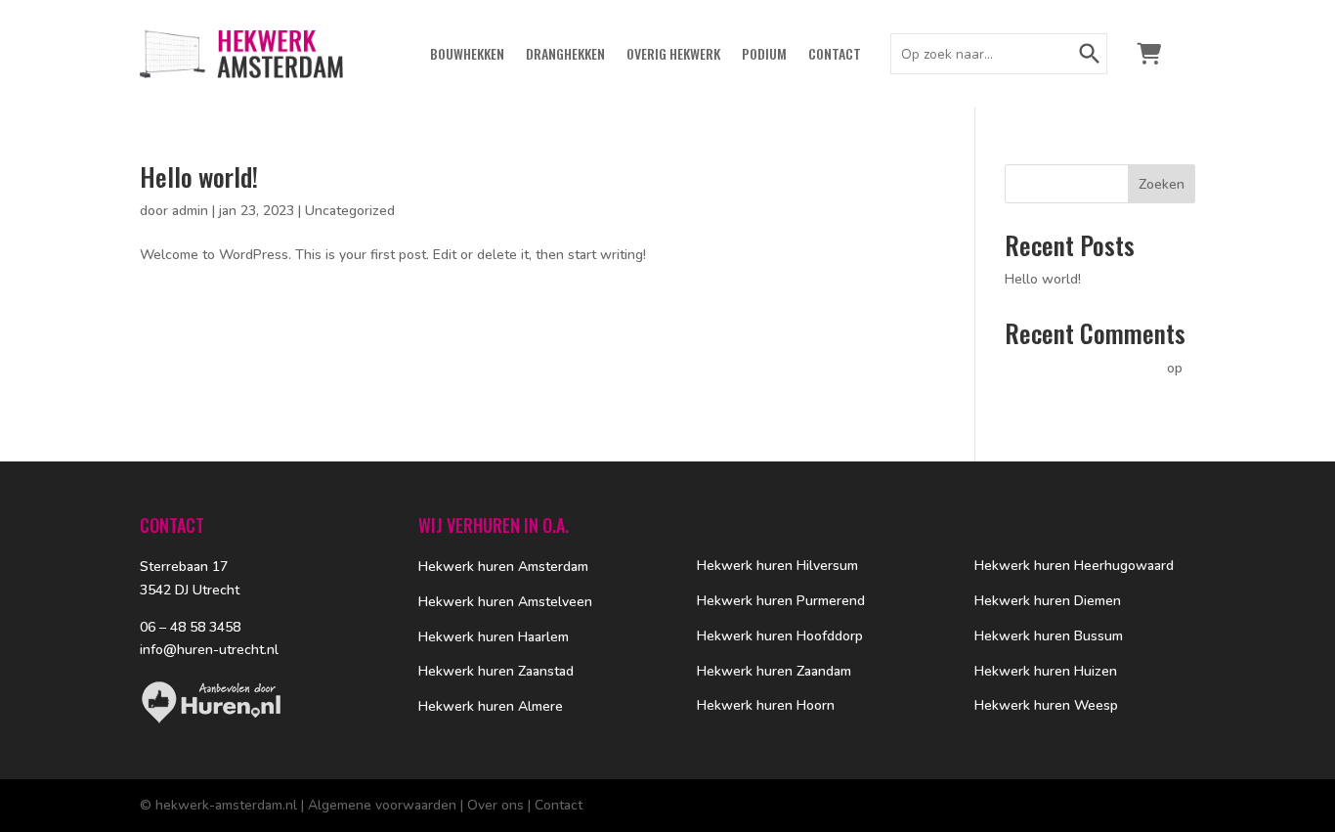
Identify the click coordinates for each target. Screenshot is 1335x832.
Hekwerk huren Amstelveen (505, 601)
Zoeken (1161, 184)
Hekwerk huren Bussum (1048, 636)
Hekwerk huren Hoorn (766, 705)
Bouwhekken (467, 55)
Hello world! (199, 176)
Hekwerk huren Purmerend (781, 600)
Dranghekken (565, 55)
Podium (764, 55)
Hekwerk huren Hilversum (777, 565)
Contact (834, 55)
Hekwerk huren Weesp (1046, 705)
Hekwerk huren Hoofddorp (780, 636)
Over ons (495, 805)
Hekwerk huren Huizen (1045, 671)
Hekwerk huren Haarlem (493, 637)
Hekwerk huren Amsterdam (503, 566)
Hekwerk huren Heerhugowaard (1074, 565)
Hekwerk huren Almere (490, 706)
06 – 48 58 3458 (190, 627)
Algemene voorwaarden (382, 805)
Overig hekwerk (673, 55)
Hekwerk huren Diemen (1047, 600)
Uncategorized (350, 210)
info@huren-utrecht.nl (209, 649)
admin (190, 210)
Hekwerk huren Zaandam (774, 671)
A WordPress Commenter (1084, 368)
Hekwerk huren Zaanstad (496, 671)
